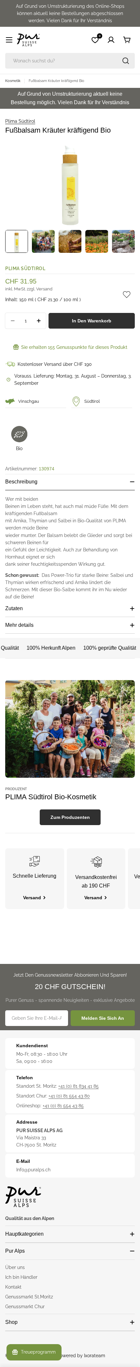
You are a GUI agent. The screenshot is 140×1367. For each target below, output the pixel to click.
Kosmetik (13, 80)
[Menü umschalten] (9, 40)
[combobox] (70, 61)
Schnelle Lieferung (34, 876)
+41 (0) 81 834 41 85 (78, 1086)
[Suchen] (126, 61)
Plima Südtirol (20, 121)
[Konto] (111, 40)
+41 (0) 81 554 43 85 (63, 1105)
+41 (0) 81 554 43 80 (69, 1095)
